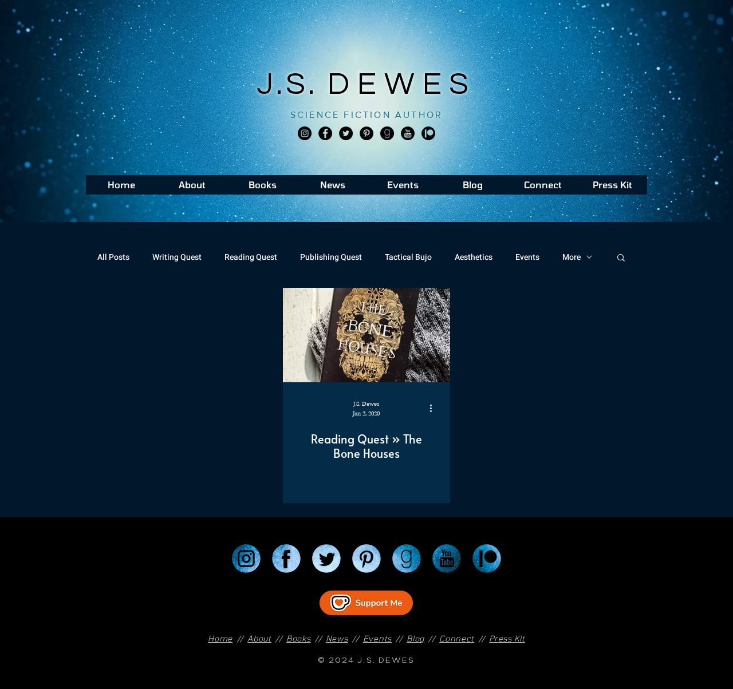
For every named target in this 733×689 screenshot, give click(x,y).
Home (220, 638)
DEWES (402, 84)
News (337, 638)
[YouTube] (446, 558)
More (571, 257)
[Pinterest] (366, 133)
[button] (621, 258)
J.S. (292, 84)
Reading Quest (250, 257)
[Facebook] (325, 133)
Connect (456, 638)
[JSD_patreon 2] (428, 133)
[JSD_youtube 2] (408, 133)
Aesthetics (473, 257)
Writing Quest (177, 257)
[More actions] (435, 408)
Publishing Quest (331, 257)
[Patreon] (486, 558)
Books (298, 638)
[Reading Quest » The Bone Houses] (366, 335)
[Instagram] (305, 133)
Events (527, 257)
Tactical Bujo (408, 257)
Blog (415, 638)
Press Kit (507, 638)
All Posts (113, 257)
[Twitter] (346, 133)
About (259, 638)
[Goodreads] (387, 133)
